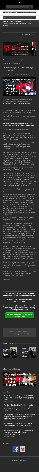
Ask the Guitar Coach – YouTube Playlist (16, 103)
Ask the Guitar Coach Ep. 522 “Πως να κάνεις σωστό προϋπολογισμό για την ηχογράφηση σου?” (19, 398)
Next (33, 34)
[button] (4, 352)
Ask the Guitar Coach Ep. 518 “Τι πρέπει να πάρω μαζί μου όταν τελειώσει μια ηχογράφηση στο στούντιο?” (18, 433)
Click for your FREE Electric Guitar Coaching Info (19, 315)
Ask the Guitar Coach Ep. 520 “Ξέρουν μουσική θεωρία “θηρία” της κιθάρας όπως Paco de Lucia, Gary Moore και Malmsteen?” (19, 416)
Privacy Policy (15, 460)
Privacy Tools (23, 460)
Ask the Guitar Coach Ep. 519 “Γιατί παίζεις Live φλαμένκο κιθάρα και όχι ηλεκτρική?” (18, 424)
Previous (27, 34)
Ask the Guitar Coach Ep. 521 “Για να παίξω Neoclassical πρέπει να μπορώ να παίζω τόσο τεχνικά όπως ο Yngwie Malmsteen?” (19, 407)
